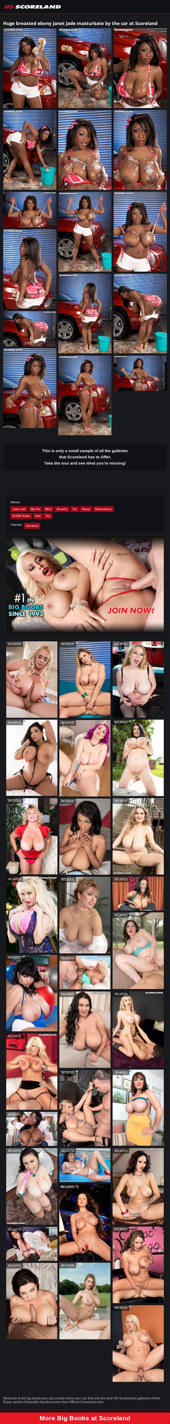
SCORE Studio (21, 516)
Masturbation (103, 509)
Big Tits (35, 509)
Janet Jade (19, 509)
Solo (38, 516)
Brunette (62, 509)
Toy (48, 516)
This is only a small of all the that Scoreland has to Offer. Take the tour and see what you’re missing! (85, 457)
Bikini (48, 509)
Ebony (86, 509)
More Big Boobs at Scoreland (85, 1418)
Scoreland (32, 526)
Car (75, 509)
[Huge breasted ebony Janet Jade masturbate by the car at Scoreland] (29, 68)
